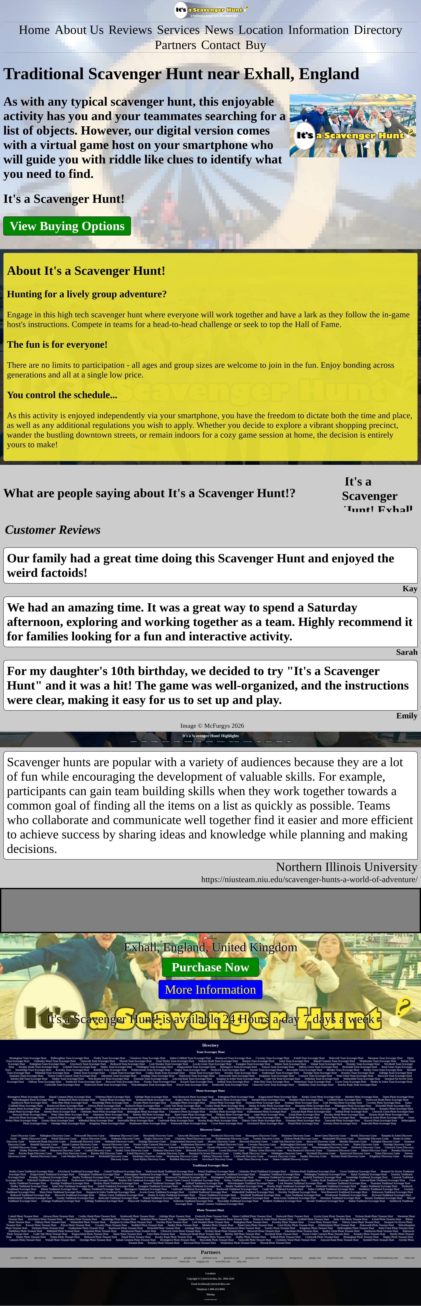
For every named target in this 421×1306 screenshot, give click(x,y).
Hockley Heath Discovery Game (348, 1156)
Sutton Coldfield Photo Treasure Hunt (252, 1216)
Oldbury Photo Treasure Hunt (50, 1222)
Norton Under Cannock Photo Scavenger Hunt (119, 1108)
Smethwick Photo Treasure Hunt (381, 1231)
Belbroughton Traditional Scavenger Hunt (146, 1174)
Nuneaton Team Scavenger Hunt (151, 1078)
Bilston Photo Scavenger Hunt (225, 1102)
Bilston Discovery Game (374, 1150)
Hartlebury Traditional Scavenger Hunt (379, 1189)
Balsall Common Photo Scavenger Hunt (70, 1096)
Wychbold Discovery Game (321, 1153)
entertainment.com (62, 1257)
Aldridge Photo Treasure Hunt (174, 1216)
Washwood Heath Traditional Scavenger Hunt (169, 1171)
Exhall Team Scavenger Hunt (309, 1058)
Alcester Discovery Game (220, 1147)
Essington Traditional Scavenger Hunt (158, 1186)
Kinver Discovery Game (94, 1138)
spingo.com (315, 1257)
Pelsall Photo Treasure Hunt (136, 1237)
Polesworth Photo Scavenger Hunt (189, 1123)
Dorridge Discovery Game (397, 1144)
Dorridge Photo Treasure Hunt (95, 1239)
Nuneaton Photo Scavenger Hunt (303, 1120)
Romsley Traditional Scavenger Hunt (48, 1177)
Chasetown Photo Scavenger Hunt (187, 1111)
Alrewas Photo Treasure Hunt (58, 1216)
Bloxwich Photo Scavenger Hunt (26, 1117)
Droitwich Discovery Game (366, 1147)
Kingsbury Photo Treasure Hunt (316, 1228)
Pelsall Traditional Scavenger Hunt (216, 1171)
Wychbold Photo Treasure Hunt (281, 1234)
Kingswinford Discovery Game (186, 1141)
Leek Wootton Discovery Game (77, 1156)
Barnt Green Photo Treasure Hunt (255, 1225)
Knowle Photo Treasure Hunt (41, 1225)
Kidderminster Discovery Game (232, 1138)
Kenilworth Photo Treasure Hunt (137, 1216)
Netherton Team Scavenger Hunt (322, 1078)
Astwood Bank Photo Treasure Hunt (339, 1239)
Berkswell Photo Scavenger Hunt (153, 1099)
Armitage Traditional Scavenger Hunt (60, 1201)
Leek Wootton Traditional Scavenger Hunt (300, 1183)
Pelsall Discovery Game (63, 1138)
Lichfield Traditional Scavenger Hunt (207, 1192)
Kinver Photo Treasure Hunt (75, 1225)
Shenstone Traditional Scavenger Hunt (340, 1198)
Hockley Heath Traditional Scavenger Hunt (116, 1183)
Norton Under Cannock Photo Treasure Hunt (325, 1234)
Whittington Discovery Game (286, 1153)
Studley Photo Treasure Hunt (183, 1225)
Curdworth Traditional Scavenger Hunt (191, 1189)
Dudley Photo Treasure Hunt (251, 1237)
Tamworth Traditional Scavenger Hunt (235, 1174)
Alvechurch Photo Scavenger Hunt (265, 1123)
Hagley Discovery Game (157, 1138)
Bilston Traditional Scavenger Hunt (59, 1189)
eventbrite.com (85, 1257)
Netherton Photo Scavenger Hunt (112, 1096)
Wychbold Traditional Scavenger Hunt (260, 1195)
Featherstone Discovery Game (196, 1144)
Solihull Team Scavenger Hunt (233, 1081)
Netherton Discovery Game (125, 1138)
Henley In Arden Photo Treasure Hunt (273, 1219)
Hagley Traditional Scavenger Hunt (378, 1186)
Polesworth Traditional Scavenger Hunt (148, 1201)
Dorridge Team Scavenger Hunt (320, 1072)
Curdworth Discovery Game (248, 1156)
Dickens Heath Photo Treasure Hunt (374, 1216)
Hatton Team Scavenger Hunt (89, 1072)
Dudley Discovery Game (33, 1150)
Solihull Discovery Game (230, 1144)
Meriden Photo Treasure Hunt (217, 1225)
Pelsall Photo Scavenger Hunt (303, 1123)
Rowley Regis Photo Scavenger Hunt (217, 1120)
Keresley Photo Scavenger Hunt (340, 1123)
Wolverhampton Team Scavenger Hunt (151, 1084)
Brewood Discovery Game (253, 1141)
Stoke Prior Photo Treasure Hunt (350, 1219)
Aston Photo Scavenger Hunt (269, 1114)
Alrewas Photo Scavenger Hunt (104, 1105)
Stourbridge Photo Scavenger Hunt (110, 1102)
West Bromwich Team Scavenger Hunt (108, 1078)
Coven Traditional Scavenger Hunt (358, 1171)
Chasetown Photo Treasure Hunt (231, 1219)
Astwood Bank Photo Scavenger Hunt (311, 1111)
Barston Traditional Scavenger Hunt (383, 1198)
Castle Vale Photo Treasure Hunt (50, 1234)
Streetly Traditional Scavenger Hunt (244, 1186)
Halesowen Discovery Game (65, 1150)
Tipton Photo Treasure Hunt (127, 1234)
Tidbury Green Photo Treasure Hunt (360, 1222)
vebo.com (409, 1257)
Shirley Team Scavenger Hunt (116, 1067)
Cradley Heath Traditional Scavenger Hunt (333, 1180)
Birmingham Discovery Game (333, 1144)
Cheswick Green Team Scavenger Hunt (273, 1084)
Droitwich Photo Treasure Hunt (211, 1216)
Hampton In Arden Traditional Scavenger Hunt (110, 1192)
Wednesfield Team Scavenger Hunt (361, 1078)
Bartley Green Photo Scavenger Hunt (321, 1096)
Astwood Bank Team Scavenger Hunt (192, 1078)
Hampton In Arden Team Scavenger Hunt (238, 1078)
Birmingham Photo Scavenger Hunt (145, 1111)
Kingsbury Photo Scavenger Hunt (107, 1123)
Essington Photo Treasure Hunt (194, 1219)
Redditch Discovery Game (184, 1159)
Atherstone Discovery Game (124, 1135)
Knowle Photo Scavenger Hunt (380, 1120)
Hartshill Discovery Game (43, 1144)
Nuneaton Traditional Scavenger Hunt (390, 1183)
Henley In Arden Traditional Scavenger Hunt (171, 1195)
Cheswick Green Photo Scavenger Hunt (393, 1111)
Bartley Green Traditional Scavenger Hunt (31, 1171)
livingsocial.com (274, 1257)
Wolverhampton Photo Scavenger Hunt (33, 1099)
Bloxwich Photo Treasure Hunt (264, 1231)
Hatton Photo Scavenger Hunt (279, 1108)
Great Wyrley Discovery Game (149, 1159)
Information (318, 30)
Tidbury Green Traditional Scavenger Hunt (121, 1195)
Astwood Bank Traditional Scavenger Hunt (382, 1180)
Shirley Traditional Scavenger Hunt (242, 1180)
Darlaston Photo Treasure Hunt (48, 1228)
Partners (175, 45)
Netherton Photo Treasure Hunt (156, 1219)
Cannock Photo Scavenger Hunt (65, 1117)
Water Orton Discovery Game (252, 1159)
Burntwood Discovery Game (355, 1153)
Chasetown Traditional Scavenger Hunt (285, 1180)
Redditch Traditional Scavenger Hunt (282, 1201)
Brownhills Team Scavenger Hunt (304, 1070)
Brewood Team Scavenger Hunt (122, 1081)
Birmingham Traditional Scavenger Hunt (232, 1177)
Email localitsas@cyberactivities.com (210, 1284)
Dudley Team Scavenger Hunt (109, 1058)
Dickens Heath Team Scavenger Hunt (218, 1061)
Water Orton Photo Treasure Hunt (396, 1228)
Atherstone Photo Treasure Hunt (301, 1231)
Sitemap (210, 1294)
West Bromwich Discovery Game (304, 1150)
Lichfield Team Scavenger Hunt (79, 1067)
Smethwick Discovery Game (226, 1135)
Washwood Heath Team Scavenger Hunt (105, 1084)
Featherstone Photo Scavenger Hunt (318, 1108)
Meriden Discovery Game (353, 1141)
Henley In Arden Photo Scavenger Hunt (269, 1105)
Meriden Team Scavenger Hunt (343, 1070)
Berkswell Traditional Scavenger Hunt (30, 1195)
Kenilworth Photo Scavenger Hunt (104, 1117)
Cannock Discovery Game (282, 1156)
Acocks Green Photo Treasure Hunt (332, 1216)
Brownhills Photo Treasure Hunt (217, 1239)
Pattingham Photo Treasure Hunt (251, 1222)
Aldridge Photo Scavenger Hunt (151, 1096)
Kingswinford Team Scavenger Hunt (196, 1067)
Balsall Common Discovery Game (80, 1144)
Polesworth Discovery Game (89, 1135)
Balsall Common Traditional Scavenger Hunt (220, 1204)
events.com (106, 1257)
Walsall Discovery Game (54, 1147)
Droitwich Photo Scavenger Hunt (142, 1105)
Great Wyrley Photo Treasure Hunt (295, 1225)
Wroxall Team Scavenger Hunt (135, 1061)
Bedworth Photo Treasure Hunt (292, 1216)
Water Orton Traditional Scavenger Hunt (60, 1192)
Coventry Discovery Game (262, 1144)
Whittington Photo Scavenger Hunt (352, 1105)
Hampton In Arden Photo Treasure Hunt (131, 1222)
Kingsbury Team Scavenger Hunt (276, 1075)
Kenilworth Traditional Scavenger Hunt (237, 1189)
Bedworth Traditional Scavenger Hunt (118, 1198)
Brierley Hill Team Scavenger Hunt (29, 1078)
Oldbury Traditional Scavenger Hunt (101, 1189)
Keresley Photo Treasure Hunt (288, 1222)
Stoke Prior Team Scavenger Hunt (271, 1081)
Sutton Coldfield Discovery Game (290, 1159)
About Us (79, 30)
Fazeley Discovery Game (266, 1138)
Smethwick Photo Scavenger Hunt (29, 1102)
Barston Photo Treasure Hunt (82, 1219)
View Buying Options (67, 226)
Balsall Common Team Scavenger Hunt (334, 1061)
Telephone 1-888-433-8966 (210, 1289)
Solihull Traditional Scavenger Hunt (204, 1183)
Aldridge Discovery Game (152, 1141)
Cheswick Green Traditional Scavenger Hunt (137, 1177)
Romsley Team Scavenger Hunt (363, 1064)
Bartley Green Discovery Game (132, 1150)
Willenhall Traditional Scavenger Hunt (47, 1180)
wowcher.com (222, 1261)
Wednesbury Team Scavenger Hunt (312, 1081)
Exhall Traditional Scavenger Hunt (116, 1186)
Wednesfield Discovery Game (338, 1138)
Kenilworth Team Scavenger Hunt (230, 1084)
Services (178, 30)
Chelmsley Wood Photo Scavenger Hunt (102, 1111)
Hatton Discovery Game (366, 1144)
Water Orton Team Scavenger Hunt (354, 1075)
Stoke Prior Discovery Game (71, 1153)
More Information (210, 989)
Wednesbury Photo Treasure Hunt (238, 1242)
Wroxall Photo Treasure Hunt (275, 1242)
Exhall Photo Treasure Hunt (386, 1219)
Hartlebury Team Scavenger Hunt (315, 1084)
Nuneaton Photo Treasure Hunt (100, 1231)
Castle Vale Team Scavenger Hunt (282, 1078)
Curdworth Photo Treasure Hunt (322, 1237)
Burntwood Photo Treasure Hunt (126, 1228)
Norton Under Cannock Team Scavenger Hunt (72, 1075)
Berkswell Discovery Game (149, 1147)
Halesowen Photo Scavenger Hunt (145, 1117)
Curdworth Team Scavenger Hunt (62, 1084)
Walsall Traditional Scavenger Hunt (161, 1198)
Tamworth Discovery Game (192, 1135)
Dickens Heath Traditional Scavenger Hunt (312, 1171)
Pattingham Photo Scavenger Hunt (236, 1096)
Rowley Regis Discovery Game (35, 1153)
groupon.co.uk (231, 1257)
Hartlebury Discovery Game (147, 1156)
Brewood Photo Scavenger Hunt (30, 1114)
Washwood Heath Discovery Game (47, 1141)
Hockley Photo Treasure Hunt (171, 1222)
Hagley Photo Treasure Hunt (398, 1237)
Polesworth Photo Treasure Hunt (377, 1225)
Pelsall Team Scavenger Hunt (204, 1072)
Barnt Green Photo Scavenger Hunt (193, 1114)
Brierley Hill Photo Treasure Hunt (242, 1234)
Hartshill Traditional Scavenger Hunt (322, 1177)
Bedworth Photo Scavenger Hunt (378, 1123)
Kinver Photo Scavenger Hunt (339, 1117)
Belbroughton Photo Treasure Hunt (355, 1228)
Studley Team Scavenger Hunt (68, 1078)
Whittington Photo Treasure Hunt (214, 1237)
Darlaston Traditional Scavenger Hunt (346, 1183)
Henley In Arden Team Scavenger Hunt (391, 1081)
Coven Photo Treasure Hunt (322, 1222)
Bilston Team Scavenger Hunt (290, 1064)
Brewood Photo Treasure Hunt (200, 1242)
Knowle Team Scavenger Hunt (196, 1081)
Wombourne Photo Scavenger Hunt (147, 1123)
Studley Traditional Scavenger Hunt (91, 1177)
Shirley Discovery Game (34, 1138)
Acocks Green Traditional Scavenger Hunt (162, 1192)
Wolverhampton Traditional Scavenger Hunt (250, 1183)
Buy (255, 45)
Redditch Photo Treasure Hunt (147, 1225)
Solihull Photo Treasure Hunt (285, 1237)
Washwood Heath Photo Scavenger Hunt (387, 1099)
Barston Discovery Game (43, 1156)
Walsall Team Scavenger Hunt (326, 1064)
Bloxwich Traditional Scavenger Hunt (74, 1195)
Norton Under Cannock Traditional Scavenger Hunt (192, 1180)
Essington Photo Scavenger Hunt (188, 1102)
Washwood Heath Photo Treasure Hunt (200, 1234)
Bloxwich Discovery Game (321, 1141)
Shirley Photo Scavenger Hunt (243, 1108)
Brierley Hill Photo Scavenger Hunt (151, 1114)
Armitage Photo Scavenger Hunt (301, 1102)
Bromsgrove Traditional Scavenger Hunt (146, 1189)
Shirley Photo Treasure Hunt (31, 1237)
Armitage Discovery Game (170, 1153)
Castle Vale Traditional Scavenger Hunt (282, 1189)
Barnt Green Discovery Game (330, 1135)
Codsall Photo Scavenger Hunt (23, 1111)
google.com (190, 1257)
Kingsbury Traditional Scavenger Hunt (280, 1174)
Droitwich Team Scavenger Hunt (228, 1070)
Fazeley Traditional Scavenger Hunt (75, 1198)
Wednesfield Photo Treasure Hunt (87, 1222)
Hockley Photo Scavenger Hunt (226, 1111)
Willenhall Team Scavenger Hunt (52, 1072)
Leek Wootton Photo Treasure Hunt (210, 1222)
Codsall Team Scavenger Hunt (125, 1072)
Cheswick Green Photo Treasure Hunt (180, 1231)
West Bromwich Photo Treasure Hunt (240, 1228)
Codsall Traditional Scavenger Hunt (122, 1171)
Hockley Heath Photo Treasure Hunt (224, 1231)
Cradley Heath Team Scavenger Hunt (165, 1072)
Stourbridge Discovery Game (373, 1138)
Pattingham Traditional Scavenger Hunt (99, 1174)
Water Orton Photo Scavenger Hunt (69, 1114)
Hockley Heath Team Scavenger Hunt (38, 1067)
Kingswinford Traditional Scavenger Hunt (52, 1174)
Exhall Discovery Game (139, 1153)
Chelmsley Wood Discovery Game (193, 1138)
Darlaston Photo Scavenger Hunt (263, 1102)
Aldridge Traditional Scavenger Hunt (104, 1201)
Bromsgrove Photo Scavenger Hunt (26, 1096)
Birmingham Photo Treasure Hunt (361, 1237)
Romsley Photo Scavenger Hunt (358, 1108)
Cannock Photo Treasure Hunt (25, 1239)
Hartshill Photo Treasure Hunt (378, 1239)
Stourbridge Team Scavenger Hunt (33, 1070)
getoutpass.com (169, 1257)
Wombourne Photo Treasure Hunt (138, 1231)
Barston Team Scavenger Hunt (258, 1061)
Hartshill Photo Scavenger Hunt (268, 1099)
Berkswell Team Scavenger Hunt (127, 1064)
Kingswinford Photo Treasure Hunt (90, 1234)
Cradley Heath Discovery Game (250, 1153)
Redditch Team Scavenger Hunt (110, 1070)
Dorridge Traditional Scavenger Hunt (69, 1183)
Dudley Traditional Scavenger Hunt (29, 1186)
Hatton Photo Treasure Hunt (65, 1237)
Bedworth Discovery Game (200, 1150)
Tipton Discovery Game (387, 1153)
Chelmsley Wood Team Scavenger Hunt (55, 1061)
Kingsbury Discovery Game (384, 1156)
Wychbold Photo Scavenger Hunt (301, 1117)
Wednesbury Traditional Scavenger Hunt (205, 1198)
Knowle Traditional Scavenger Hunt (162, 1183)
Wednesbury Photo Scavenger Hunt (167, 1108)
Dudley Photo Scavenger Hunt (264, 1117)
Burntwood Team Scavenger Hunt (233, 1058)
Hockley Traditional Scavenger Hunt (297, 1192)
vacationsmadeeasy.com (385, 1257)
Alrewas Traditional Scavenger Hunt (250, 1198)
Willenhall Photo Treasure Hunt (63, 1231)
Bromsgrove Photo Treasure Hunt (177, 1239)
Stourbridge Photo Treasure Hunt (118, 1219)
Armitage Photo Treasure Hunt (201, 1228)
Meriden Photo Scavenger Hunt (361, 1096)
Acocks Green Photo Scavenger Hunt (187, 1117)
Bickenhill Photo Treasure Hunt (163, 1228)
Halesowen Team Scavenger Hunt (196, 1075)
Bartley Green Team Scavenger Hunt (383, 1070)
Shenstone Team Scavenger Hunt (385, 1058)
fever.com (150, 1257)
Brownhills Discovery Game (158, 1135)
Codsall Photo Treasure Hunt (23, 1216)
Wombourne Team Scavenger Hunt (377, 1061)
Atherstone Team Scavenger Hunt (118, 1075)
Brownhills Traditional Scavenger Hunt (238, 1201)
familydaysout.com (128, 1257)
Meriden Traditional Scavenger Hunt (191, 1174)
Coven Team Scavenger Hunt (350, 1081)
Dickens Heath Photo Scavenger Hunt (389, 1114)
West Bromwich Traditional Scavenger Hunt (344, 1192)
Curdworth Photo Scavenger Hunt (176, 1120)
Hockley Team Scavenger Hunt (240, 1072)
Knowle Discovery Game (115, 1144)
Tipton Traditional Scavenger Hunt (369, 1174)
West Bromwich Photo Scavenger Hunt (193, 1096)
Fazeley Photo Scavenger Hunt (58, 1120)
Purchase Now (210, 967)
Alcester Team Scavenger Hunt (266, 1070)
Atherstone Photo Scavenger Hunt (110, 1114)
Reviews (130, 30)
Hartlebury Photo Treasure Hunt (25, 1231)
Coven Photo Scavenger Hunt (226, 1123)
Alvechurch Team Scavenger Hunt (88, 1064)
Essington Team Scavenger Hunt (253, 1064)
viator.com (184, 1261)
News (219, 30)
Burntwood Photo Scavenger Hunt (65, 1105)
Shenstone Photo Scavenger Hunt (312, 1105)
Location (260, 30)
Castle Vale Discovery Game (287, 1141)
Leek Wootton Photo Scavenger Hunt (342, 1102)
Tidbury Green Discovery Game (266, 1150)
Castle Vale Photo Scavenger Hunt (182, 1105)
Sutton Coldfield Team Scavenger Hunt (190, 1058)
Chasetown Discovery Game (342, 1150)
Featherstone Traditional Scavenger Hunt (93, 1180)
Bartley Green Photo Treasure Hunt (341, 1231)
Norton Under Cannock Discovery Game (155, 1144)
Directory (378, 30)
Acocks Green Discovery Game (291, 1147)
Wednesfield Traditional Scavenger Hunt (253, 1192)
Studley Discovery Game (313, 1156)
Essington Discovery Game (385, 1141)
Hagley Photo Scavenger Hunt (191, 1099)
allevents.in (40, 1257)
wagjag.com (202, 1261)
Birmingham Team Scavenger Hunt (27, 1058)
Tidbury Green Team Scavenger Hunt (318, 1067)
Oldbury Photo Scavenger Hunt (232, 1114)
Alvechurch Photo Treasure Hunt (45, 1219)
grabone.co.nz (210, 1257)
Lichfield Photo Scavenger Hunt (344, 1099)
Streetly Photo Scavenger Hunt (60, 1111)
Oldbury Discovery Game (215, 1156)
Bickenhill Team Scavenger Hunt (359, 1067)
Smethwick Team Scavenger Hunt (83, 1081)
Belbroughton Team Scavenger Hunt (70, 1058)
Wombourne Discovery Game (182, 1156)
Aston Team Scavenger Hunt (294, 1061)
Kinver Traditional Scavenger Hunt (217, 1195)
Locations (210, 1273)
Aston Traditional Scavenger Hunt (303, 1195)
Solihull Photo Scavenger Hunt (351, 1111)
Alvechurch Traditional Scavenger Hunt (78, 1171)
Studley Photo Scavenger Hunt (227, 1117)
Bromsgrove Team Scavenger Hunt (238, 1067)
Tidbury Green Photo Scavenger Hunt (261, 1120)
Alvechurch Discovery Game (217, 1159)
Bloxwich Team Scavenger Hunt (395, 1075)
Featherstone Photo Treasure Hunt (86, 1228)
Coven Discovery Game (231, 1150)
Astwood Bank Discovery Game (185, 1147)
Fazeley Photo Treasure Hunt (280, 1228)
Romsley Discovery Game (116, 1147)
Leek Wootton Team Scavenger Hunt (168, 1064)
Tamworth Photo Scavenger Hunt (342, 1120)
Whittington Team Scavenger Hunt (154, 1067)
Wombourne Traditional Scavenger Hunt (346, 1195)
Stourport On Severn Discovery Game (209, 1153)
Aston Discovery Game (23, 1135)
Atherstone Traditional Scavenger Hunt (278, 1177)
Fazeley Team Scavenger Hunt (160, 1081)
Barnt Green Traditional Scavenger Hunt (295, 1198)
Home (34, 30)
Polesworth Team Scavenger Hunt (237, 1075)
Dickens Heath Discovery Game (301, 1138)
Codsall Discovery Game (98, 1150)
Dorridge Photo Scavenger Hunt (68, 1123)
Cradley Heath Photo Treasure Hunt (97, 1216)
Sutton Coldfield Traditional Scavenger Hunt (331, 1189)
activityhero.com (19, 1257)
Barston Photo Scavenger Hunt (24, 1108)
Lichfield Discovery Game (23, 1147)
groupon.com (252, 1257)
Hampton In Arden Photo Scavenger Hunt (382, 1117)
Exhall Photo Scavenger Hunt (304, 1114)
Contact (220, 45)
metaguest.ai (295, 1257)
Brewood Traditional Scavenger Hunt (391, 1195)
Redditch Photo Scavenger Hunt (306, 1099)
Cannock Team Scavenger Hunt (315, 1075)
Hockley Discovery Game (221, 1141)
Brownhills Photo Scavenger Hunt (135, 1120)
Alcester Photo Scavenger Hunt (149, 1102)
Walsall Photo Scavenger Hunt (115, 1099)
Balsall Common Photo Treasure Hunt (136, 1239)
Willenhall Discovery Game (119, 1141)
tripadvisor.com (335, 1257)
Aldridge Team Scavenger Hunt (395, 1072)
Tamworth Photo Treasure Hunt (254, 1239)
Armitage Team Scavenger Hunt (157, 1075)
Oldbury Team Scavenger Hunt (44, 1081)
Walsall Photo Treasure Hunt (60, 1239)
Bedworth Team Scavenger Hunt (346, 1058)
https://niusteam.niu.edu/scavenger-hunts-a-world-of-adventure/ (309, 879)
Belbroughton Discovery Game (297, 1144)
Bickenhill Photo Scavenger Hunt (393, 1105)
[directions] (210, 938)
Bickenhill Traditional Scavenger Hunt (336, 1186)
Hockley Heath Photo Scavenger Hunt (344, 1114)
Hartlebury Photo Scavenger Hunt (229, 1099)
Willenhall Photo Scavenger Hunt (95, 1120)
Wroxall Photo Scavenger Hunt (207, 1108)
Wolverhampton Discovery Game (329, 1147)
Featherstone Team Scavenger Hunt (280, 1072)
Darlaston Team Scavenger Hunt (26, 1075)
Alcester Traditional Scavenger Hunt (325, 1201)
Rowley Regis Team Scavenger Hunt (357, 1084)
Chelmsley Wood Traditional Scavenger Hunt (262, 1171)
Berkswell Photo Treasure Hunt (100, 1237)
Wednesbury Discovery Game (254, 1147)
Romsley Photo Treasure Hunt (369, 1234)
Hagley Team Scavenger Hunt (190, 1070)
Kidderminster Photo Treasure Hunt (336, 1225)
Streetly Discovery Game (364, 1135)
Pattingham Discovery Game (55, 1135)
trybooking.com (358, 1257)
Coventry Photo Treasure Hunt (111, 1225)
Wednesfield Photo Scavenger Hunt (76, 1099)
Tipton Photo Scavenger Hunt (398, 1096)
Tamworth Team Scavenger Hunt (97, 1061)
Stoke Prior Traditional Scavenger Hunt (72, 1186)
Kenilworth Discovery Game (85, 1141)
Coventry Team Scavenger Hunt (272, 1058)
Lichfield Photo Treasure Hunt (313, 1219)
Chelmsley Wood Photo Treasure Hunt (296, 1239)
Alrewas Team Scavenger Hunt (277, 1067)
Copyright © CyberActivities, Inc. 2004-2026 (210, 1278)
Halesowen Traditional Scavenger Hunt (392, 1192)
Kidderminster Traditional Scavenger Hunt (30, 1198)
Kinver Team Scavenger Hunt (192, 1084)
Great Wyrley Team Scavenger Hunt (175, 1061)
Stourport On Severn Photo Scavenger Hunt (68, 1108)
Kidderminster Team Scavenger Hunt (150, 1070)
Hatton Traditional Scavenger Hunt (367, 1201)
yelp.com (241, 1261)
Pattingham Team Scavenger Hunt (47, 1064)
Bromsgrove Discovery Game (261, 1135)
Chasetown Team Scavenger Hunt (147, 1058)
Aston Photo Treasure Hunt (161, 1234)
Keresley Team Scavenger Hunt (72, 1070)
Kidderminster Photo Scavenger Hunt (266, 1111)
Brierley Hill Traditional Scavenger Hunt (140, 1180)
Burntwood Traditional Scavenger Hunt (186, 1177)
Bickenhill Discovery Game (113, 1156)
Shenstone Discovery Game (295, 1135)
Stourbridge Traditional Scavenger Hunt (366, 1177)
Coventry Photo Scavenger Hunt (383, 1102)
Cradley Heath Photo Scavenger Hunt (224, 1105)
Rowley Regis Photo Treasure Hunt (173, 1237)
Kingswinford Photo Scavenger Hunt (278, 1096)
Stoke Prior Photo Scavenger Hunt (70, 1102)
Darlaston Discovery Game (167, 1150)
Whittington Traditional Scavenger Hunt (325, 1174)
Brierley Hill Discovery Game (106, 1153)
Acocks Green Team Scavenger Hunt (212, 1064)
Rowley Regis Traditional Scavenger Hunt (289, 1186)
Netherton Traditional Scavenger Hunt (193, 1201)
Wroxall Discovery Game (85, 1147)
